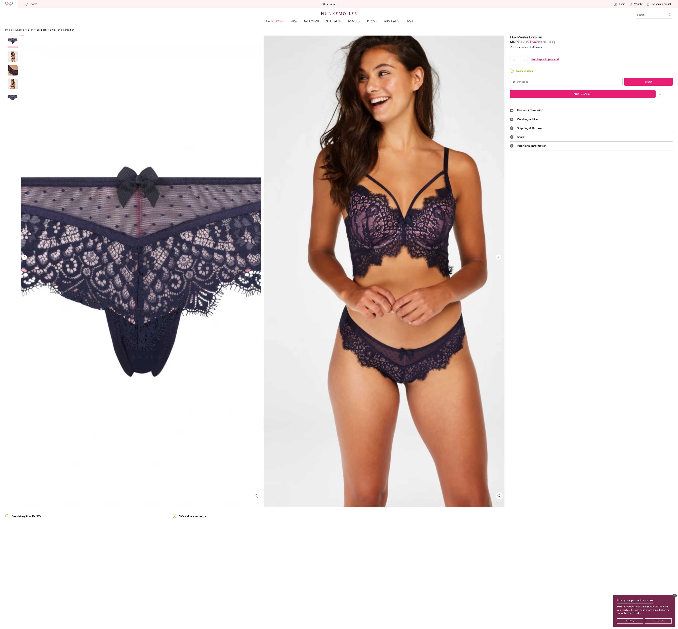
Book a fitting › (630, 621)
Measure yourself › (658, 621)
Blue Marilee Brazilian (62, 29)
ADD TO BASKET (583, 94)
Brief (30, 29)
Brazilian (42, 29)
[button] (675, 596)
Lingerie (19, 29)
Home (8, 29)
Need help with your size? (545, 59)
